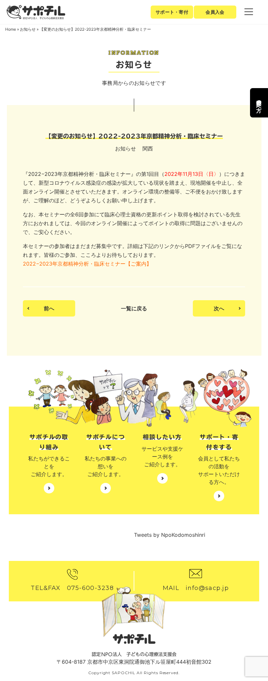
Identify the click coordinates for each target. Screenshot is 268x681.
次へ (219, 308)
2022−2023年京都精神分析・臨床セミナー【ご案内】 (87, 263)
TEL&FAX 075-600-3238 (72, 588)
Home (10, 29)
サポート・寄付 (172, 12)
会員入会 (215, 12)
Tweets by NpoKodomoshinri (169, 535)
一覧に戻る (134, 308)
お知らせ (28, 29)
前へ (49, 308)
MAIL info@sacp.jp (196, 588)
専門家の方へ (259, 102)
